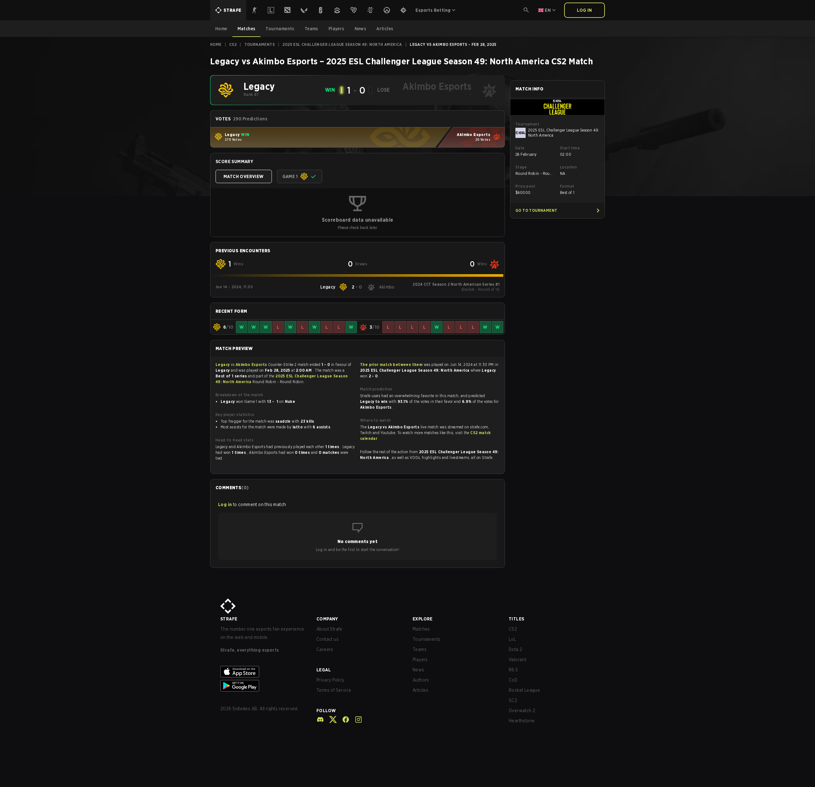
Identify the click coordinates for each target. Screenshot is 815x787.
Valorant (517, 659)
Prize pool (525, 186)
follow (326, 710)
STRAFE (228, 618)
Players (420, 659)
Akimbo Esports (252, 364)
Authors (421, 680)
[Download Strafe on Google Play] (263, 685)
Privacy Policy (330, 680)
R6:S (513, 669)
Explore (423, 618)
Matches (421, 629)
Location (568, 167)
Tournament (527, 124)
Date (520, 148)
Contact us (327, 639)
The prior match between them (391, 364)
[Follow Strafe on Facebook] (343, 719)
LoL (512, 639)
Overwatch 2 (522, 710)
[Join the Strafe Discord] (320, 719)
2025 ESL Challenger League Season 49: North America (342, 44)
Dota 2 (515, 649)
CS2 (233, 44)
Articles (420, 690)
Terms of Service (333, 690)
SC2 (513, 700)
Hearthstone (522, 720)
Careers (324, 649)
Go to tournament (536, 210)
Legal (323, 669)
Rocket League (524, 690)
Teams (420, 649)
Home (216, 44)
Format (567, 186)
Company (327, 618)
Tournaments (259, 44)
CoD (513, 680)
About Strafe (329, 629)
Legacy (223, 364)
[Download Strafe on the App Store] (263, 671)
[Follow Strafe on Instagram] (356, 719)
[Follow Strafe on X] (330, 719)
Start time (570, 148)
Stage (521, 167)
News (418, 669)
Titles (516, 618)
